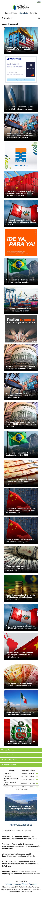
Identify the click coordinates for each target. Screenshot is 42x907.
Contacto (33, 13)
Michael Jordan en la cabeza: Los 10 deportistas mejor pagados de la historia (18, 855)
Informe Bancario (7, 755)
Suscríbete (23, 13)
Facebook (32, 884)
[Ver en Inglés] (38, 2)
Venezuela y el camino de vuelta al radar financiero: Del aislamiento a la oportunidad (19, 837)
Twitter (25, 884)
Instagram (18, 884)
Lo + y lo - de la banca (9, 760)
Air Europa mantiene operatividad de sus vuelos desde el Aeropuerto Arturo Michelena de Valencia (20, 864)
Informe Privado (11, 13)
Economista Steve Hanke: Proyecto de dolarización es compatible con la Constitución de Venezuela (21, 846)
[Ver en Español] (40, 2)
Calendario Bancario (8, 765)
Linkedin (9, 884)
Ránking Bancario (7, 750)
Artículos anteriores (21, 825)
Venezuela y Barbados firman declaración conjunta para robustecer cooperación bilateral (21, 873)
